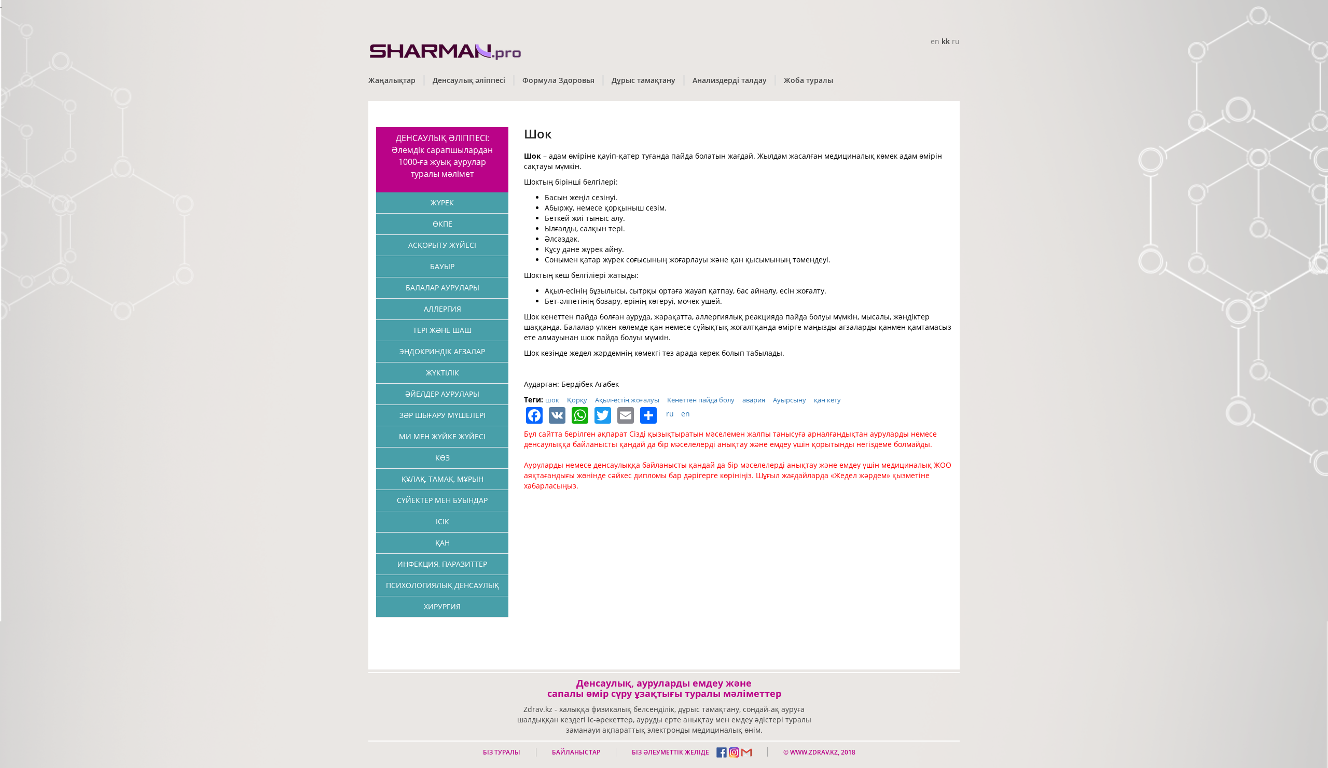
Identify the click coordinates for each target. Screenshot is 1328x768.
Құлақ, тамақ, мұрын (442, 479)
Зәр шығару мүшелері (442, 415)
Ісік (442, 521)
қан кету (827, 399)
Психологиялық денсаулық (442, 585)
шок (552, 399)
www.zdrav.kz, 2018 (822, 752)
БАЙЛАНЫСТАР (576, 752)
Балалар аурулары (442, 287)
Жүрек (442, 202)
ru (956, 41)
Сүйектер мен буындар (442, 500)
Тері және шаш (442, 330)
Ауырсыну (789, 399)
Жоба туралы (808, 80)
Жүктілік (442, 373)
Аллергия (442, 309)
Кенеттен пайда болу (701, 399)
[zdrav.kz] (446, 49)
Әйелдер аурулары (442, 394)
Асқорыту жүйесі (442, 245)
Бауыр (442, 266)
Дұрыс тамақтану (643, 80)
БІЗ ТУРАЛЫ (501, 752)
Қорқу (577, 399)
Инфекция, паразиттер (442, 564)
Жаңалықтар (392, 80)
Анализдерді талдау (730, 80)
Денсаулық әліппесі (469, 80)
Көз (442, 458)
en (935, 41)
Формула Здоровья (558, 80)
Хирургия (442, 606)
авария (753, 399)
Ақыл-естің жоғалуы (627, 399)
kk (946, 41)
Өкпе (442, 224)
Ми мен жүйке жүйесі (442, 436)
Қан (442, 543)
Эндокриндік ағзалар (442, 351)
